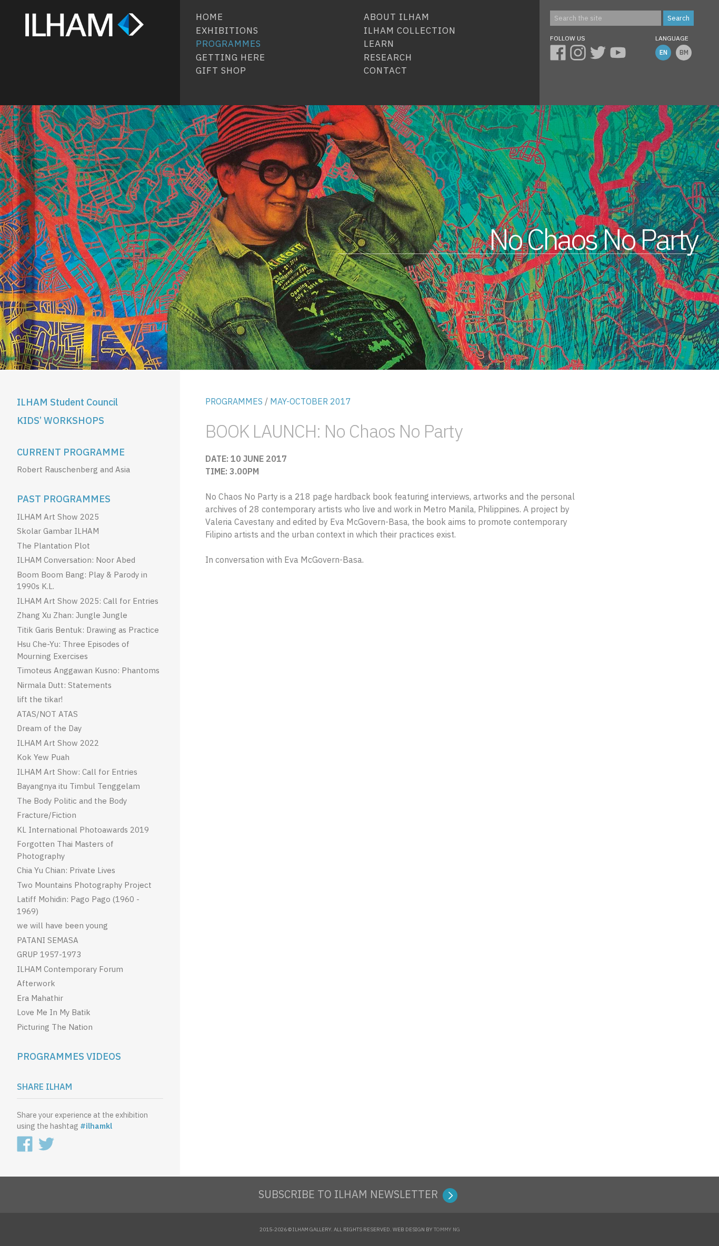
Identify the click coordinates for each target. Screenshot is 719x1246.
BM (684, 52)
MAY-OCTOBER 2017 (310, 401)
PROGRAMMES (234, 401)
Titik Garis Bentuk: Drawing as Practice (88, 630)
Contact (385, 70)
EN (663, 52)
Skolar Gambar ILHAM (58, 531)
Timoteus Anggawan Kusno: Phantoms (88, 670)
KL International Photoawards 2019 (83, 830)
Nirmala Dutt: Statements (64, 685)
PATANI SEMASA (47, 940)
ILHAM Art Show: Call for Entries (77, 772)
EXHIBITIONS (227, 30)
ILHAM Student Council (67, 402)
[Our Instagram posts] (580, 51)
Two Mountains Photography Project (84, 885)
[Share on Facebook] (27, 1142)
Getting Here (230, 57)
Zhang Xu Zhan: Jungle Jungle (72, 615)
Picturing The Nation (55, 1027)
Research (388, 57)
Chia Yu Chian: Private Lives (66, 870)
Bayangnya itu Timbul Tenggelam (78, 786)
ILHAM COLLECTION (410, 30)
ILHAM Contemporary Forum (70, 969)
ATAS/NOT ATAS (47, 714)
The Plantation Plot (53, 546)
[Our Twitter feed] (600, 51)
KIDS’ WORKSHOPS (60, 420)
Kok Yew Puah (43, 757)
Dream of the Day (49, 728)
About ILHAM (397, 17)
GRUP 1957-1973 (49, 954)
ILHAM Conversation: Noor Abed (76, 560)
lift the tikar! (40, 699)
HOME (209, 17)
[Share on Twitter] (48, 1142)
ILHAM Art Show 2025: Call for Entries (87, 601)
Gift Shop (221, 70)
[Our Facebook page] (560, 51)
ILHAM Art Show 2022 (58, 743)
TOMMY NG (447, 1229)
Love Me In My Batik (54, 1012)
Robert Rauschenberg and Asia (73, 469)
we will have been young (62, 925)
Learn (379, 43)
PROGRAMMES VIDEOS (69, 1056)
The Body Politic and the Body (72, 801)
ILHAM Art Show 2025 (58, 517)
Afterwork (36, 983)
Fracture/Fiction (46, 815)
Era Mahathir (40, 998)
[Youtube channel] (620, 51)
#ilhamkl (96, 1126)
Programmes (228, 43)
